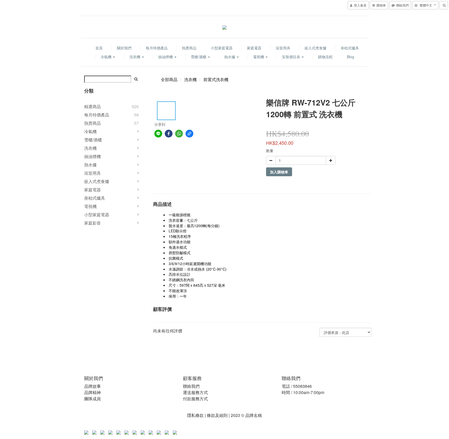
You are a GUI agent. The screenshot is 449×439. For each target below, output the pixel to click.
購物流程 (325, 56)
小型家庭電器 (222, 47)
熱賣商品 (189, 47)
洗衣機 (135, 56)
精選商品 (92, 106)
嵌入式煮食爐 (315, 47)
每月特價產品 (157, 47)
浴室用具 (283, 47)
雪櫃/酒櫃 (199, 56)
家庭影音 (92, 223)
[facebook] (169, 133)
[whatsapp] (179, 133)
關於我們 (124, 47)
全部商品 (169, 79)
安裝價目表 (291, 56)
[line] (158, 133)
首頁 (99, 47)
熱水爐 (230, 56)
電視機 (259, 56)
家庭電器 (254, 47)
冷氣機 (107, 56)
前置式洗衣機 (215, 79)
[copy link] (189, 133)
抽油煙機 (166, 56)
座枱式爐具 (350, 47)
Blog (350, 56)
